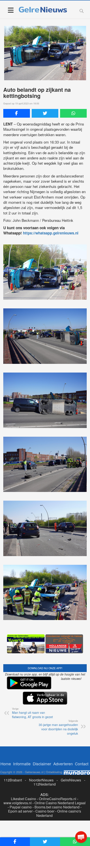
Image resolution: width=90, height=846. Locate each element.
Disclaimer (42, 763)
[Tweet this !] (45, 113)
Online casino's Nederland (58, 813)
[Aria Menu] (10, 10)
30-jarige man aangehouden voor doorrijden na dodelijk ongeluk (58, 727)
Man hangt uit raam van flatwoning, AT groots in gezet (32, 713)
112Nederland (44, 784)
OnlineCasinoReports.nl (57, 798)
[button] (81, 837)
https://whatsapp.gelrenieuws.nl (50, 233)
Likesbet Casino (23, 798)
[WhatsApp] (73, 113)
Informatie (22, 763)
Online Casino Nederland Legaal (60, 802)
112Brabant (13, 779)
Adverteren (63, 763)
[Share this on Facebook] (16, 113)
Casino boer (44, 811)
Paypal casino (21, 806)
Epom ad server (20, 811)
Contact (81, 763)
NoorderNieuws (41, 779)
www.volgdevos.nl (17, 802)
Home (5, 763)
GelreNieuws (71, 779)
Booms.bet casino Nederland (57, 806)
